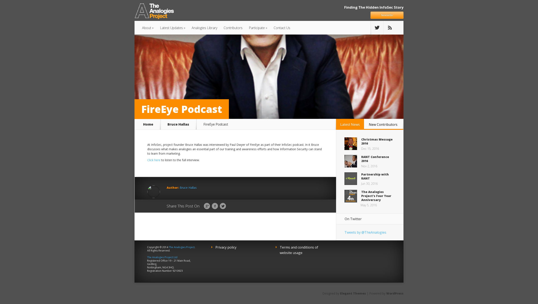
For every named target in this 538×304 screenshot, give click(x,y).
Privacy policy (225, 247)
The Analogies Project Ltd (162, 257)
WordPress (395, 293)
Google (207, 206)
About (146, 27)
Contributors (233, 27)
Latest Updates (171, 27)
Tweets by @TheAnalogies (365, 232)
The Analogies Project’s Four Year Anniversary (376, 196)
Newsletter (387, 15)
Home (148, 124)
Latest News (350, 124)
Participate (257, 27)
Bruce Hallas (178, 124)
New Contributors (383, 124)
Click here (153, 160)
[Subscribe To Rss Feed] (390, 28)
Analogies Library (204, 27)
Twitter (223, 206)
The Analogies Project (182, 247)
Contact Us (282, 27)
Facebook (215, 206)
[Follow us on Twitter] (377, 28)
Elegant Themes (353, 293)
